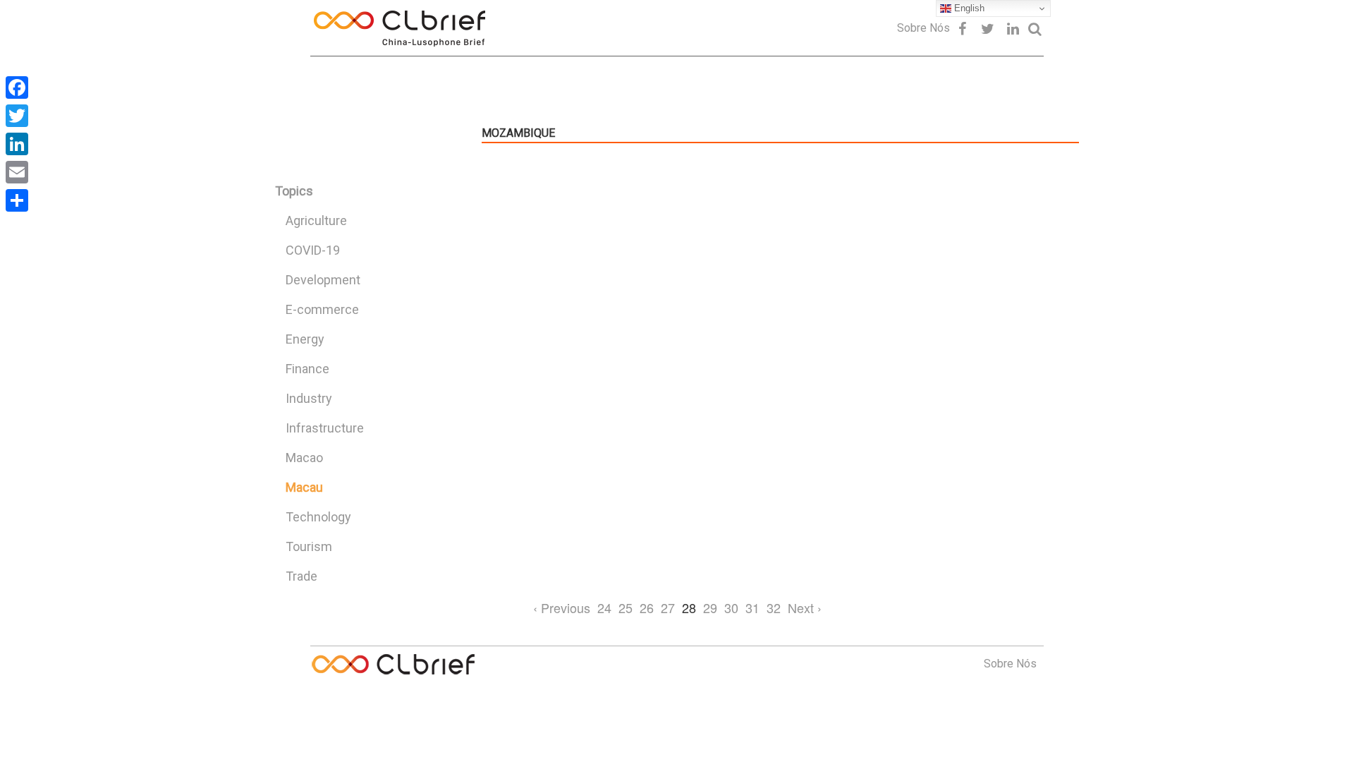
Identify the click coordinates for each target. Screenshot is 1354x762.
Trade (301, 576)
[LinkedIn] (17, 144)
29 (710, 607)
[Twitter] (17, 116)
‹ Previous (561, 607)
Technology (318, 516)
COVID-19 (313, 250)
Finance (307, 368)
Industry (309, 398)
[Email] (17, 172)
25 (625, 607)
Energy (305, 339)
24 (604, 607)
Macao (304, 457)
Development (323, 279)
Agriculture (316, 220)
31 (752, 607)
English (967, 8)
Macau (304, 487)
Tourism (309, 546)
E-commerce (322, 309)
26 (647, 607)
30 (731, 607)
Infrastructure (325, 428)
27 (668, 607)
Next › (805, 607)
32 (774, 607)
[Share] (17, 200)
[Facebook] (17, 87)
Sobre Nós (923, 28)
